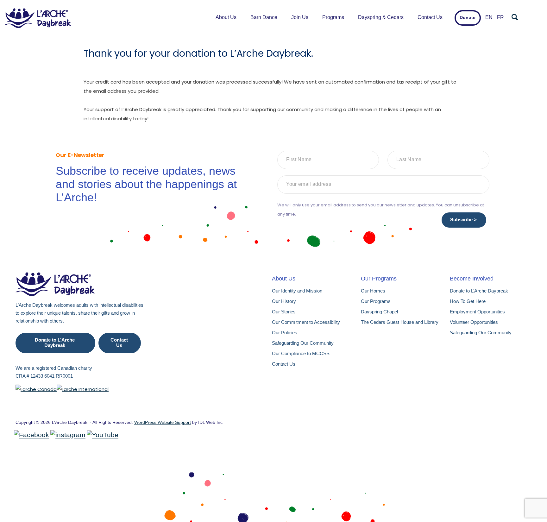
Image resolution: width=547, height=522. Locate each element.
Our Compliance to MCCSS (301, 353)
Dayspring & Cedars (381, 17)
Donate (467, 17)
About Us (226, 17)
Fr (500, 17)
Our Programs (376, 301)
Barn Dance (263, 17)
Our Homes (373, 290)
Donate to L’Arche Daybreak (55, 342)
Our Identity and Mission (297, 290)
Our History (284, 301)
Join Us (299, 17)
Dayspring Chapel (379, 311)
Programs (333, 17)
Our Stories (284, 311)
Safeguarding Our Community (303, 343)
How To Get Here (468, 301)
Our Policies (284, 332)
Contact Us (430, 17)
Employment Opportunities (477, 311)
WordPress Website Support (162, 422)
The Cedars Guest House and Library (399, 322)
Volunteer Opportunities (474, 322)
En (489, 17)
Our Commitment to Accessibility (306, 322)
